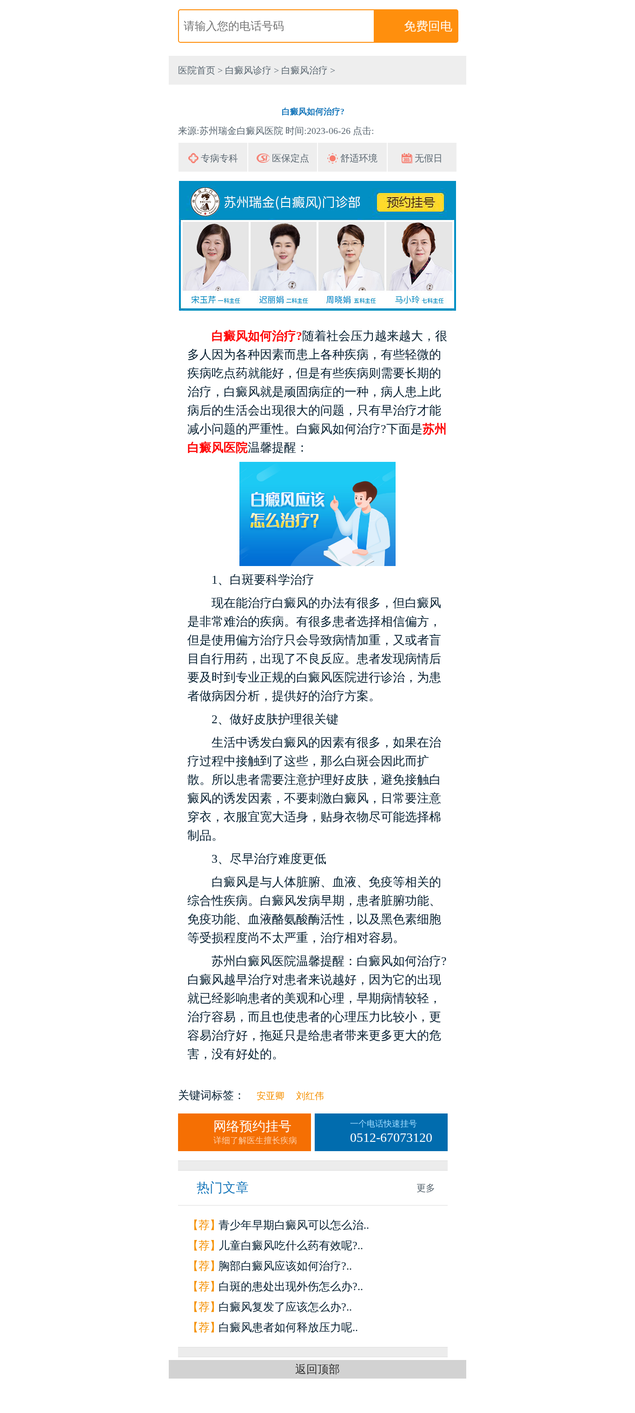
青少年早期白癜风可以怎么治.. (293, 1225)
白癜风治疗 (304, 70)
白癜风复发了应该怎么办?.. (285, 1307)
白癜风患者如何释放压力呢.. (288, 1327)
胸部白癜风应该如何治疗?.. (285, 1266)
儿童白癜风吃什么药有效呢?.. (290, 1246)
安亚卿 (270, 1096)
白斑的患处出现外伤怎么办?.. (290, 1286)
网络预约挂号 (255, 1132)
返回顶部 (317, 1369)
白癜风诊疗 (248, 70)
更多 (426, 1188)
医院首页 (196, 70)
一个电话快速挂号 (391, 1132)
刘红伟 (310, 1096)
